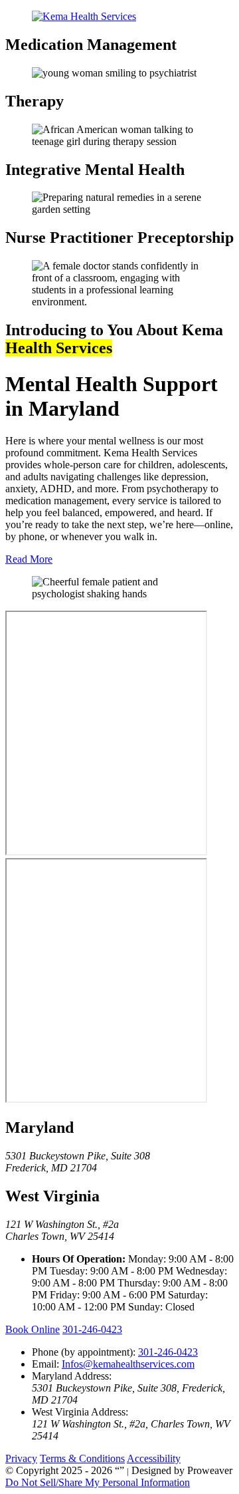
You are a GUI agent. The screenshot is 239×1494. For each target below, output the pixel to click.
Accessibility (154, 1458)
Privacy (21, 1458)
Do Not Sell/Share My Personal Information (97, 1482)
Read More (28, 559)
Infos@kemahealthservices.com (128, 1364)
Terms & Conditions (82, 1458)
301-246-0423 (92, 1329)
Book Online (32, 1329)
